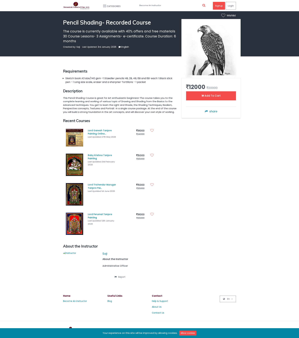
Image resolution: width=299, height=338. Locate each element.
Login (231, 5)
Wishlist (231, 15)
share (213, 111)
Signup (219, 5)
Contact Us (158, 312)
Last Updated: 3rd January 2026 (99, 46)
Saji (104, 254)
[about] (120, 46)
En (228, 298)
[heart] (152, 130)
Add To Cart (212, 96)
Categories (114, 6)
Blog (109, 301)
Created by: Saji (71, 46)
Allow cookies (188, 333)
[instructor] (69, 252)
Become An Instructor (150, 5)
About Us (156, 306)
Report (121, 276)
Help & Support (160, 301)
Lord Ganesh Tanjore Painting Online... (100, 132)
